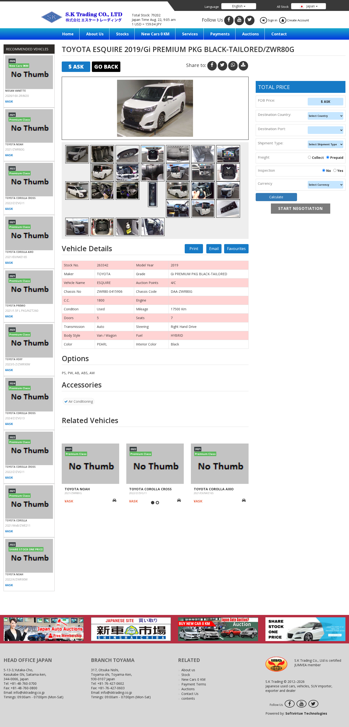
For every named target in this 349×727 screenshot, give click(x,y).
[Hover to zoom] (155, 108)
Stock (185, 674)
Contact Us (189, 693)
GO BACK (106, 66)
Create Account (297, 20)
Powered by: (296, 713)
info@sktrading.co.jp (29, 692)
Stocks (122, 34)
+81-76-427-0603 (111, 688)
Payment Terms (193, 684)
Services (190, 34)
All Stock (283, 7)
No (328, 170)
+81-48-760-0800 (24, 688)
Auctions (250, 34)
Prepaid (336, 157)
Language (212, 7)
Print (193, 248)
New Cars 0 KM (155, 34)
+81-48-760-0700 (23, 683)
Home (68, 34)
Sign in (272, 20)
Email (214, 248)
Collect (318, 157)
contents (188, 698)
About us (95, 34)
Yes (340, 170)
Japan (310, 6)
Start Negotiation (300, 208)
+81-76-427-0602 (110, 683)
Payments (220, 34)
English (238, 6)
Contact (279, 34)
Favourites (236, 248)
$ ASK (325, 101)
